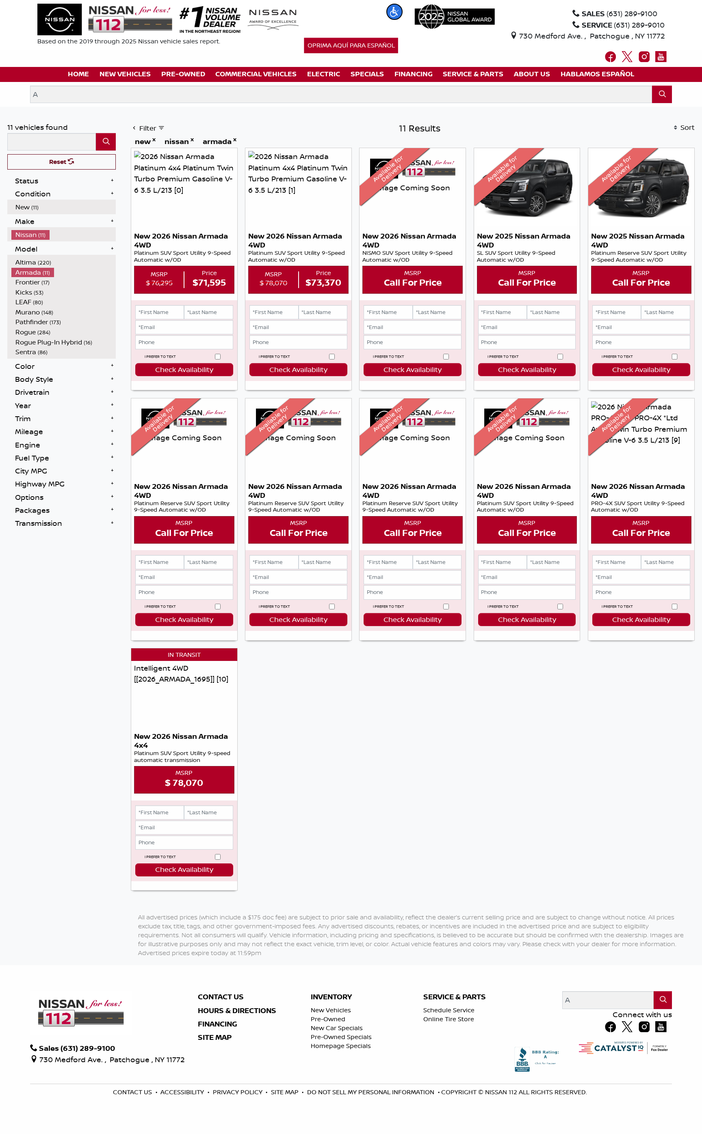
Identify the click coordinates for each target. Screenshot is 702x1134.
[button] (394, 12)
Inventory (331, 997)
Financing (217, 1024)
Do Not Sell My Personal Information (371, 1092)
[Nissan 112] (104, 18)
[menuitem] (63, 207)
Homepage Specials (341, 1045)
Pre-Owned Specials (341, 1037)
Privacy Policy (238, 1092)
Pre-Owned (328, 1019)
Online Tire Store (448, 1019)
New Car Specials (337, 1028)
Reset (58, 161)
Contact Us (221, 997)
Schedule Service (448, 1010)
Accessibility (183, 1092)
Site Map (215, 1037)
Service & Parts (454, 997)
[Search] (662, 94)
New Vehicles (331, 1010)
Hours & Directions (237, 1011)
